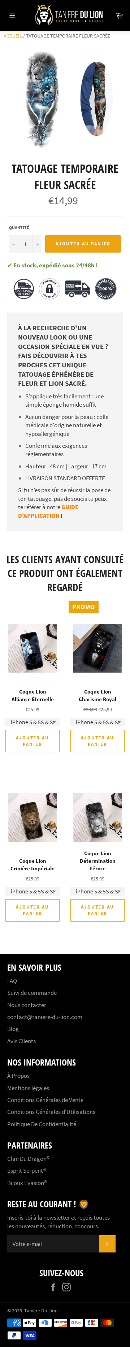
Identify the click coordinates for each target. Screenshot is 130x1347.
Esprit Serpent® (26, 1171)
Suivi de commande (32, 993)
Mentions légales (28, 1088)
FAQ (12, 981)
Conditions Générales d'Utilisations (51, 1112)
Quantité (19, 227)
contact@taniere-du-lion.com (44, 1017)
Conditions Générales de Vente (45, 1100)
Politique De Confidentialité (41, 1124)
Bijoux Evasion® (27, 1183)
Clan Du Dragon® (28, 1159)
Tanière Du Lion (41, 1311)
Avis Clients (21, 1041)
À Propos (18, 1076)
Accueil (13, 35)
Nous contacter (26, 1005)
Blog (13, 1029)
